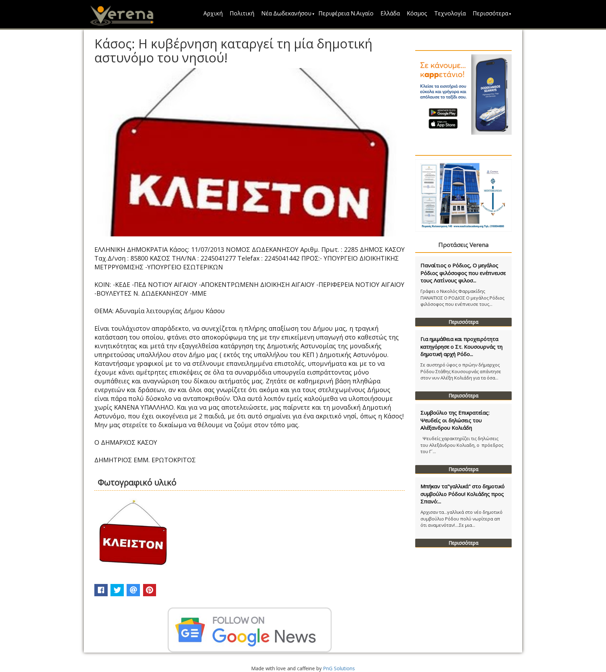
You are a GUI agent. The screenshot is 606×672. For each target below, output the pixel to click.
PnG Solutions (339, 668)
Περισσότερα (490, 13)
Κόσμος (417, 13)
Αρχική (213, 13)
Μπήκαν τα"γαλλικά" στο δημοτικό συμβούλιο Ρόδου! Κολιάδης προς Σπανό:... (462, 494)
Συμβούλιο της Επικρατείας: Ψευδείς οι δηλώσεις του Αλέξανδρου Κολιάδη (455, 420)
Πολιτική (242, 13)
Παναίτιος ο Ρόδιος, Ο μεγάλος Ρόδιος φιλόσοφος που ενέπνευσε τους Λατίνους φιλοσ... (463, 273)
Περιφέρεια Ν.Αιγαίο (345, 13)
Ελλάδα (390, 13)
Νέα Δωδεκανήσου (286, 13)
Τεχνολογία (450, 13)
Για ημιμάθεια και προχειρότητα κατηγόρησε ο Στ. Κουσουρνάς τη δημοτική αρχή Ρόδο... (461, 346)
